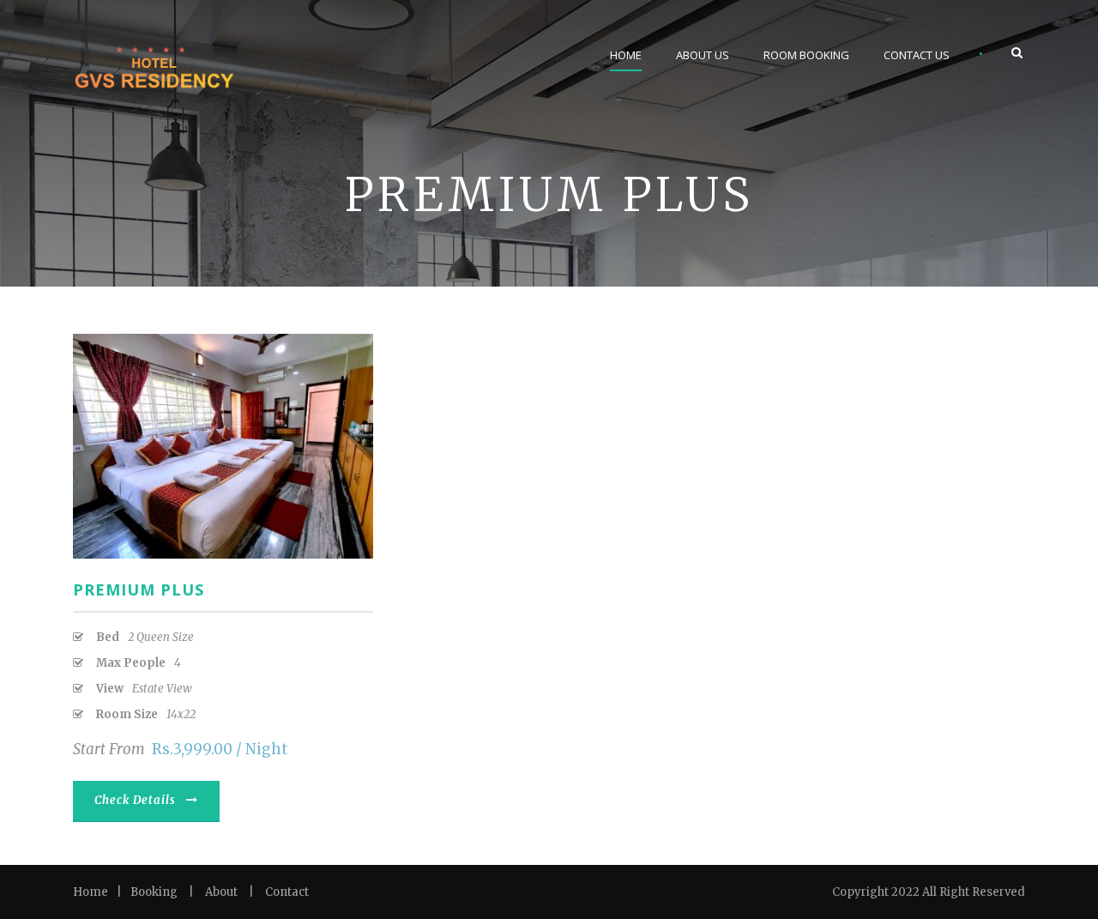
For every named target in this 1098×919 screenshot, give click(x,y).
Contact (287, 892)
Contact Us (917, 55)
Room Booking (806, 55)
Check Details (135, 800)
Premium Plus (138, 589)
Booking (154, 892)
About (221, 892)
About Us (702, 55)
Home (626, 55)
